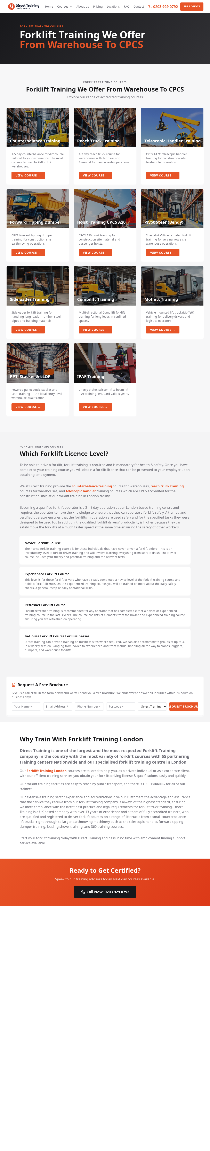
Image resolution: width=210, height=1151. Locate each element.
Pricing (98, 6)
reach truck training (167, 486)
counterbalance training (92, 486)
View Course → (28, 175)
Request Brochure (183, 706)
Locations (113, 6)
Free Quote (192, 6)
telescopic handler (81, 491)
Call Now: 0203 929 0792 (108, 891)
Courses (62, 6)
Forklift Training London (47, 770)
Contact (139, 6)
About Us (82, 6)
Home (49, 6)
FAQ (126, 6)
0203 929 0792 (165, 6)
